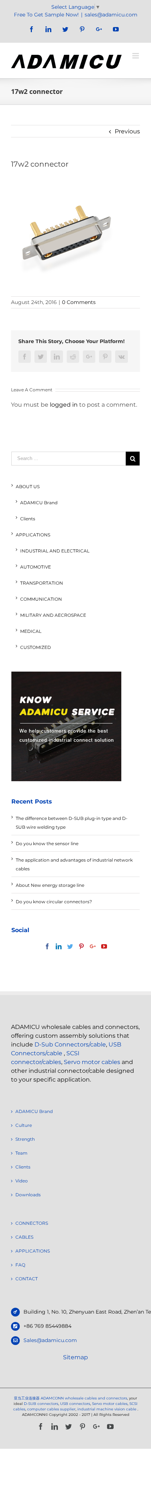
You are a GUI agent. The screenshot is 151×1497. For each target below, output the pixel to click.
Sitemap (75, 1357)
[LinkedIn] (59, 946)
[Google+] (93, 946)
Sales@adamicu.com (50, 1340)
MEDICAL (30, 631)
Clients (27, 518)
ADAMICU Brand (39, 502)
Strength (25, 1139)
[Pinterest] (81, 946)
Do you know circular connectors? (54, 901)
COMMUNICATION (41, 599)
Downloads (28, 1194)
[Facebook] (47, 946)
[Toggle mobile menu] (136, 56)
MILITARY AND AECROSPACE (53, 615)
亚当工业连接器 (27, 1398)
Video (21, 1180)
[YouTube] (104, 946)
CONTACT (26, 1278)
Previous (127, 131)
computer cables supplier (51, 1409)
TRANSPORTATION (41, 583)
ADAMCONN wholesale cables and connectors (84, 1398)
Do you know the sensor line (47, 843)
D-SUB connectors (41, 1403)
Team (21, 1153)
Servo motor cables (92, 1062)
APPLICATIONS (33, 534)
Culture (23, 1125)
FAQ (20, 1265)
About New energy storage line (50, 885)
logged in (64, 404)
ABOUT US (28, 486)
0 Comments (79, 302)
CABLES (24, 1237)
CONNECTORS (31, 1223)
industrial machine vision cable (107, 1409)
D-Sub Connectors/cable (70, 1044)
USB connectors (75, 1403)
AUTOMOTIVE (35, 567)
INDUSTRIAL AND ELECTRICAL (54, 551)
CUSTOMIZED (35, 647)
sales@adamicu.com (111, 14)
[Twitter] (70, 946)
